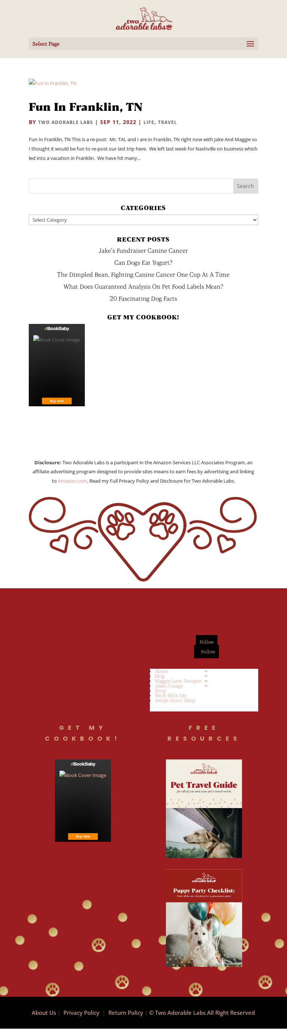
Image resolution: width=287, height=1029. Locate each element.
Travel (167, 122)
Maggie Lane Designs (178, 681)
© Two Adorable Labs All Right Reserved (202, 1012)
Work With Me (170, 695)
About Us (44, 1012)
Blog (160, 676)
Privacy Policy (81, 1012)
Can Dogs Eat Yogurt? (143, 262)
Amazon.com (72, 480)
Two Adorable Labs (65, 122)
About (162, 671)
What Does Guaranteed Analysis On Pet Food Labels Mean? (143, 286)
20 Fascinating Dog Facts (143, 298)
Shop (160, 690)
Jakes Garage (169, 686)
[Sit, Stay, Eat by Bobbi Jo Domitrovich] (57, 365)
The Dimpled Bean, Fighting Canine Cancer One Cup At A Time (143, 274)
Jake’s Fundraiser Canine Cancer (143, 250)
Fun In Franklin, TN (85, 106)
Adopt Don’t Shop (175, 700)
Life (149, 122)
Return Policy (125, 1012)
